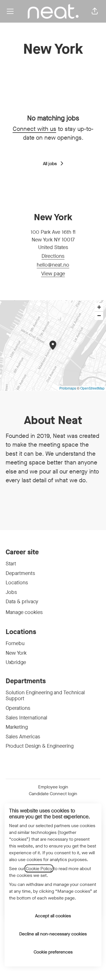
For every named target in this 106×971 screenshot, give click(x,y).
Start (11, 563)
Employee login (53, 787)
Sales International (26, 717)
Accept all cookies (53, 916)
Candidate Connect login (53, 794)
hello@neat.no (53, 264)
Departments (20, 573)
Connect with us (34, 129)
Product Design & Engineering (39, 746)
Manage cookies (24, 612)
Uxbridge (16, 662)
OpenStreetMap (92, 388)
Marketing (17, 727)
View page (53, 273)
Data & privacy (22, 601)
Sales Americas (23, 736)
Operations (18, 708)
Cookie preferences (53, 952)
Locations (17, 582)
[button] (95, 11)
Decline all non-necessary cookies (53, 934)
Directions (53, 256)
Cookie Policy (39, 868)
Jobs (11, 592)
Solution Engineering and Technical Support (45, 695)
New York (16, 653)
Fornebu (15, 643)
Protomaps (67, 388)
